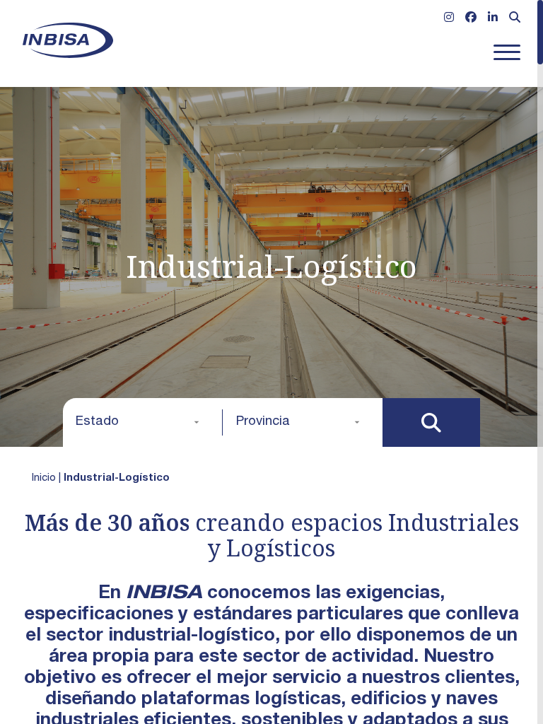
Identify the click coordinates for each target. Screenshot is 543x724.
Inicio (44, 478)
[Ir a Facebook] (471, 19)
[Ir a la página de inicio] (68, 40)
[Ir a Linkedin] (493, 19)
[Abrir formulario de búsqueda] (514, 19)
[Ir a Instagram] (449, 19)
